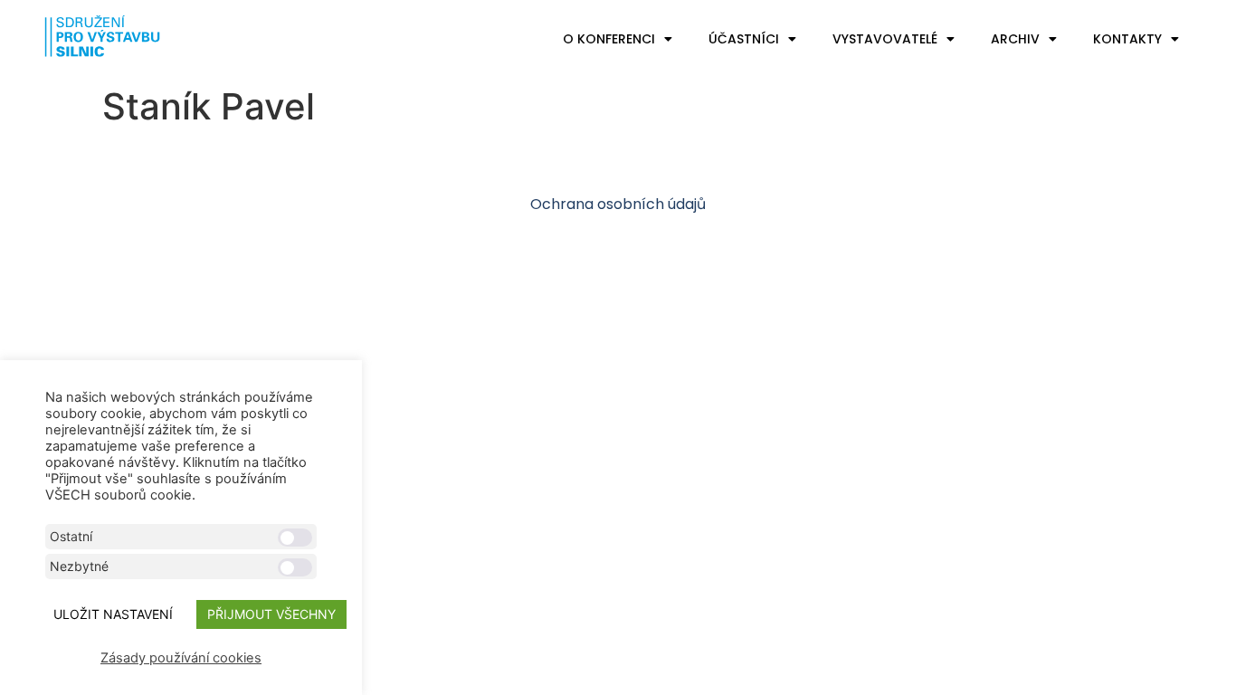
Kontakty (1127, 39)
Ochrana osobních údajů (618, 204)
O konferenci (609, 39)
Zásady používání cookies (180, 658)
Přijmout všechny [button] (271, 614)
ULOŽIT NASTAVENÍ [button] (113, 614)
